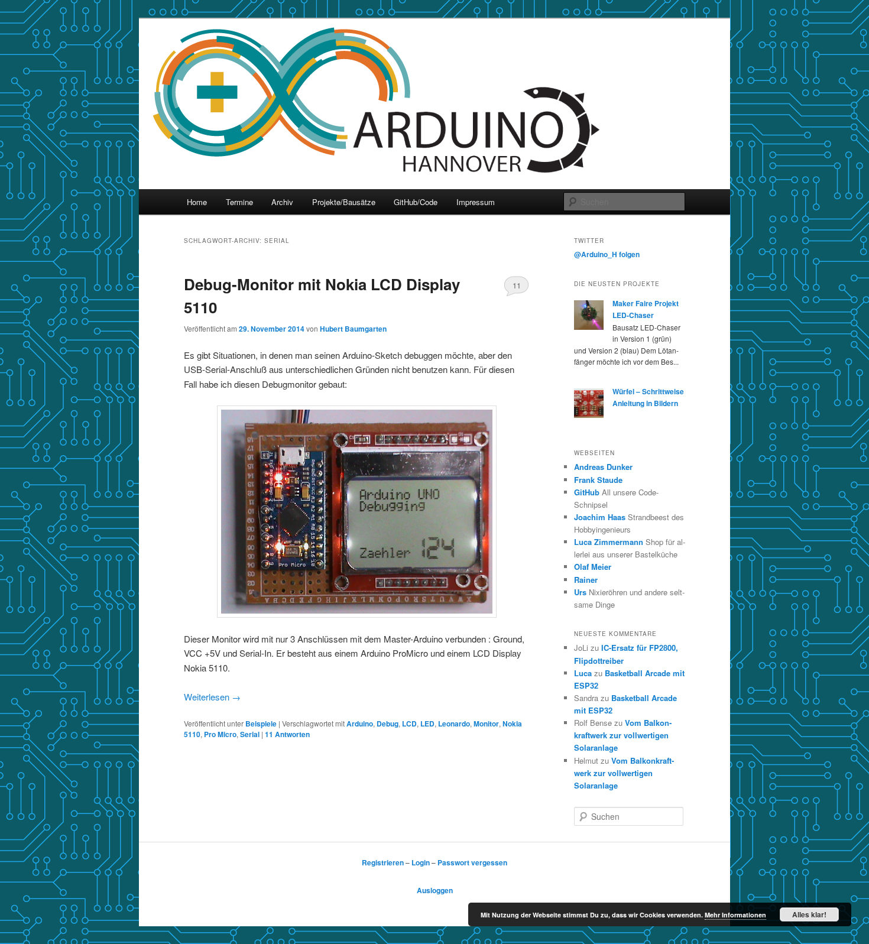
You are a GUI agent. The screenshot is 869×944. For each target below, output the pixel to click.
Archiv (282, 201)
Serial (250, 734)
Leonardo (454, 723)
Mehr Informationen (735, 914)
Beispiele (261, 723)
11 (517, 285)
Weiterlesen (212, 696)
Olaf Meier (592, 566)
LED (427, 723)
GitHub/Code (415, 201)
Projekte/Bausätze (343, 201)
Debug (387, 723)
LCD (409, 723)
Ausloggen (435, 890)
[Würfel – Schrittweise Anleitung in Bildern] (589, 415)
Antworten (287, 734)
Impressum (475, 201)
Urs (580, 592)
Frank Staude (598, 479)
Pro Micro (220, 734)
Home (197, 201)
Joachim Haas (599, 517)
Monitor (486, 723)
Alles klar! (809, 914)
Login (420, 862)
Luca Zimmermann (608, 541)
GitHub (586, 492)
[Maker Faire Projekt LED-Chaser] (589, 327)
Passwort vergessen (472, 862)
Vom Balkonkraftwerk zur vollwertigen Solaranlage (623, 735)
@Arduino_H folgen (607, 254)
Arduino (359, 723)
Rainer (586, 579)
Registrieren (383, 862)
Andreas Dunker (603, 466)
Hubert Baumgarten (353, 328)
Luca (583, 673)
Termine (239, 201)
